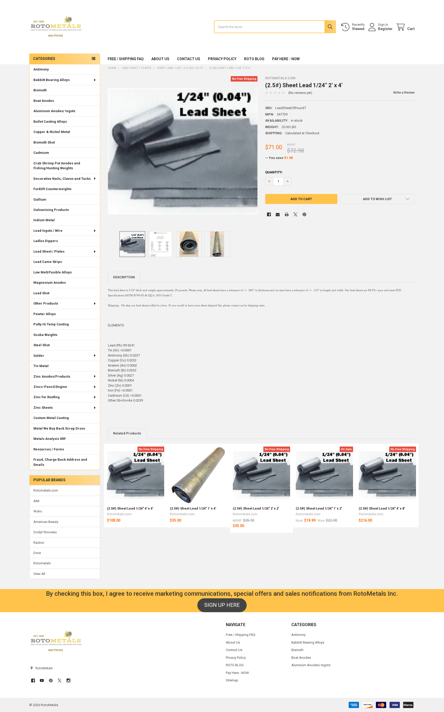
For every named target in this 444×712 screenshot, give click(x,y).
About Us (160, 59)
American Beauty (45, 522)
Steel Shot (41, 345)
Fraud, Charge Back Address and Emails (60, 462)
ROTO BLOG (254, 59)
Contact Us (188, 59)
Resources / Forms (48, 449)
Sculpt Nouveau (45, 532)
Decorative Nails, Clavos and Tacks (62, 179)
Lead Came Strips (47, 262)
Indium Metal (44, 220)
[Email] (277, 214)
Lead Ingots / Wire (47, 231)
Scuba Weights (45, 335)
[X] (295, 214)
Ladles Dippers (45, 241)
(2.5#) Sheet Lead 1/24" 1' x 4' (193, 508)
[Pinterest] (304, 214)
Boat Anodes (43, 101)
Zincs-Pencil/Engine (50, 387)
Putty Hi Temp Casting (51, 324)
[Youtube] (41, 680)
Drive (37, 553)
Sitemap (232, 680)
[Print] (286, 214)
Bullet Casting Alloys (50, 121)
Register (385, 29)
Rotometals (42, 563)
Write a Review (404, 92)
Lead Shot (41, 293)
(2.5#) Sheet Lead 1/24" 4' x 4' (130, 508)
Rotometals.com (45, 490)
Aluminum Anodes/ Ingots (54, 111)
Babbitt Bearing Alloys (51, 80)
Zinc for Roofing (46, 397)
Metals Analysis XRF (49, 439)
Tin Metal (41, 366)
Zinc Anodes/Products (51, 376)
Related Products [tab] (127, 433)
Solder (38, 356)
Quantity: (274, 172)
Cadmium (41, 153)
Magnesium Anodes (49, 282)
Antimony (41, 69)
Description (124, 277)
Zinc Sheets (43, 408)
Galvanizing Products (51, 210)
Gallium (39, 199)
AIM (36, 501)
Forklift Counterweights (52, 189)
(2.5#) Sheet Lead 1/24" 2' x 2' (256, 508)
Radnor (38, 543)
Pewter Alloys (44, 314)
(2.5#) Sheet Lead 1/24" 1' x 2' (319, 508)
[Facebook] (269, 214)
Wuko (37, 511)
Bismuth (40, 90)
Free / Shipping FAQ (126, 59)
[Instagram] (68, 680)
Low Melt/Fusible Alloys (52, 272)
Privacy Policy (222, 59)
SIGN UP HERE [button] (222, 605)
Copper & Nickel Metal (51, 132)
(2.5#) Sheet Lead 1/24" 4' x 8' (382, 508)
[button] (377, 199)
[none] (183, 151)
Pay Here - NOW (286, 59)
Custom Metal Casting (51, 418)
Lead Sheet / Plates (48, 251)
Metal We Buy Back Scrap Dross (59, 428)
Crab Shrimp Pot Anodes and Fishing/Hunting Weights (56, 165)
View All (39, 574)
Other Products (45, 303)
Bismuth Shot (44, 142)
